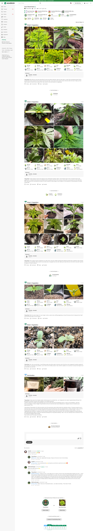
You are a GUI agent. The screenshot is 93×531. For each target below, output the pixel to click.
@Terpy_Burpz (34, 463)
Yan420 (29, 451)
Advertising (7, 50)
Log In (87, 3)
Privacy (10, 48)
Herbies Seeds (30, 12)
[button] (91, 3)
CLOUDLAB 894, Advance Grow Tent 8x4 (69, 11)
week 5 (43, 466)
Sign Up (3, 51)
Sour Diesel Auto (62, 507)
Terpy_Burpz (28, 8)
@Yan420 (34, 457)
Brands (7, 41)
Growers (3, 43)
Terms (3, 50)
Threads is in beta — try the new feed (46, 0)
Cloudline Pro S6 (30, 14)
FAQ (8, 48)
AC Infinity (67, 12)
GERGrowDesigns (31, 466)
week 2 (38, 451)
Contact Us (4, 48)
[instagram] (7, 52)
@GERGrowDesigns (35, 473)
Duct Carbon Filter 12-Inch (43, 14)
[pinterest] (8, 52)
